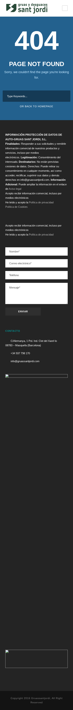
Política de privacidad (41, 202)
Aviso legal (15, 188)
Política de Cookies (16, 206)
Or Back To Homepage (36, 106)
